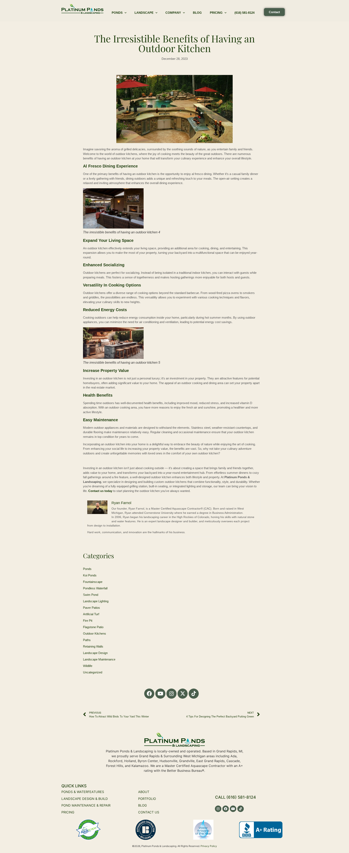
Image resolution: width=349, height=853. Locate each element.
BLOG (142, 805)
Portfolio (147, 799)
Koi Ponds (90, 575)
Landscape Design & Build (84, 799)
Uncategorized (92, 672)
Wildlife (87, 666)
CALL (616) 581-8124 (235, 797)
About (143, 792)
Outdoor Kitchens (94, 633)
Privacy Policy (209, 846)
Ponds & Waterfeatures (82, 792)
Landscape (144, 12)
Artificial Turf (91, 614)
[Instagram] (171, 694)
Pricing (216, 12)
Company (173, 12)
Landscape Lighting (95, 601)
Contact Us (148, 812)
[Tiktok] (194, 694)
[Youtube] (160, 694)
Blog (197, 12)
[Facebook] (149, 694)
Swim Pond (90, 594)
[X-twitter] (183, 694)
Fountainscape (92, 581)
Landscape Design (95, 653)
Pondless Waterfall (95, 588)
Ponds (117, 12)
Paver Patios (91, 607)
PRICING (67, 812)
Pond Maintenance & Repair (85, 805)
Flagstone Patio (93, 627)
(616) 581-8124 (244, 12)
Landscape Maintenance (99, 659)
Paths (87, 640)
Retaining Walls (93, 646)
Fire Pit (87, 620)
